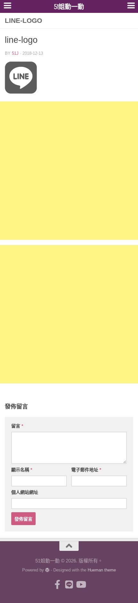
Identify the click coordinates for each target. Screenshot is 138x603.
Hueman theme (102, 570)
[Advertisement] (69, 170)
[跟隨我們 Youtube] (80, 584)
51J (15, 53)
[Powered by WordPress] (47, 570)
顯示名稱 (21, 469)
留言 (17, 426)
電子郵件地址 (86, 469)
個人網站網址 (24, 492)
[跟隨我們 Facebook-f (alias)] (57, 584)
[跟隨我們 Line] (69, 584)
